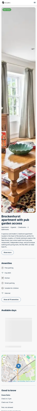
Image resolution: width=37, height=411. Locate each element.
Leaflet (14, 381)
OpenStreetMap (21, 381)
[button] (20, 370)
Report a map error (30, 381)
